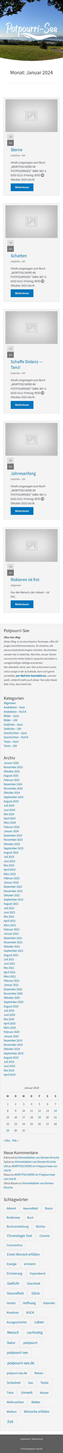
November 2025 (13, 767)
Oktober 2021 (12, 946)
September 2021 (13, 951)
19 (39, 1117)
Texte (44, 1382)
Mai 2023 (9, 865)
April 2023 (9, 869)
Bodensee (13, 1217)
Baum (49, 1208)
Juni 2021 (9, 963)
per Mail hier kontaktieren (31, 675)
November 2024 (13, 788)
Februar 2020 (11, 1032)
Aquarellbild (30, 1208)
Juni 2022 (9, 912)
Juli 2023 (9, 857)
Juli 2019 (9, 1062)
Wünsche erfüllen (36, 1411)
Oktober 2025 (12, 771)
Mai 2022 (9, 916)
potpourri (30, 1342)
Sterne (16, 149)
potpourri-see (17, 1352)
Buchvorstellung (18, 1226)
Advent (11, 1208)
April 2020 (9, 1023)
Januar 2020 (11, 1036)
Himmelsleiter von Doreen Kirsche (38, 1157)
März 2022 (10, 925)
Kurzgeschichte (17, 1322)
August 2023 (11, 852)
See (30, 1383)
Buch (30, 1217)
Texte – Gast (11, 741)
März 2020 (10, 1028)
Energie (12, 1264)
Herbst (11, 1303)
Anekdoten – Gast (14, 707)
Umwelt (27, 1392)
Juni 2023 (9, 861)
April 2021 (9, 972)
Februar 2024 (11, 827)
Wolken (12, 1412)
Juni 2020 (9, 1015)
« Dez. (7, 1140)
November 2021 (13, 942)
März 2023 (10, 874)
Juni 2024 (9, 810)
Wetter (35, 1402)
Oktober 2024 (12, 793)
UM (6, 1166)
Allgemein (16, 585)
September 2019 (13, 1053)
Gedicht (13, 1283)
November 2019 (13, 1045)
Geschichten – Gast (15, 733)
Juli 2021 (9, 959)
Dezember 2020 (13, 989)
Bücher (40, 1226)
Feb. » (15, 1140)
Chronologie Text (19, 1236)
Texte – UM (10, 746)
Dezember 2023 (13, 835)
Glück (35, 1293)
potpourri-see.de (20, 1362)
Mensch (13, 1332)
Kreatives (13, 1312)
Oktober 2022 (12, 895)
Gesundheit (15, 1293)
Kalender (49, 1303)
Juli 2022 (9, 908)
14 (55, 1111)
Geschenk (33, 1283)
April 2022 (9, 921)
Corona (45, 1236)
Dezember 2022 (13, 887)
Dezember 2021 (13, 938)
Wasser (44, 1393)
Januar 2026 (11, 763)
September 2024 (13, 797)
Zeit (10, 1421)
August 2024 (11, 801)
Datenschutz (37, 1439)
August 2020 (11, 1006)
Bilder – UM (10, 720)
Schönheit (14, 1383)
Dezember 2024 (13, 784)
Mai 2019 (9, 1070)
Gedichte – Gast (13, 724)
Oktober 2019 (12, 1049)
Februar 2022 (11, 929)
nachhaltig (35, 1332)
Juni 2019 (9, 1066)
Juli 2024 (9, 805)
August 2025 (11, 775)
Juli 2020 (9, 1010)
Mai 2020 (9, 1019)
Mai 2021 (9, 968)
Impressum (25, 1439)
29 (7, 1130)
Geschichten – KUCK (16, 737)
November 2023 (13, 840)
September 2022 (13, 899)
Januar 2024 (11, 831)
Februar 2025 (11, 780)
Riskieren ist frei (25, 579)
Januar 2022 (11, 934)
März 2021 (10, 976)
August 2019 (11, 1057)
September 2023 (13, 848)
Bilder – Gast (11, 716)
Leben (39, 1322)
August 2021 (11, 955)
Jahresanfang (23, 473)
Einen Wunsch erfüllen (23, 1254)
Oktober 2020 (12, 998)
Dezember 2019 (13, 1040)
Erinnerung (14, 1273)
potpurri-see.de (17, 1373)
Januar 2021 (11, 985)
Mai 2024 (9, 814)
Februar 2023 (11, 878)
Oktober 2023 (12, 844)
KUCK (30, 1312)
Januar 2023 (11, 882)
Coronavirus (15, 1245)
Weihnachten (15, 1402)
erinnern (30, 1264)
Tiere (10, 1393)
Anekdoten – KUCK (15, 712)
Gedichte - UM (18, 155)
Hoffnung (29, 1303)
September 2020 (13, 1002)
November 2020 (13, 993)
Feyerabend (37, 1273)
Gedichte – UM (12, 729)
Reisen (38, 1373)
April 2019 (9, 1075)
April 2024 (9, 818)
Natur (11, 1342)
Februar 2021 (11, 981)
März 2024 (10, 822)
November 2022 (13, 891)
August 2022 (11, 904)
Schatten (19, 255)
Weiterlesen (24, 187)
